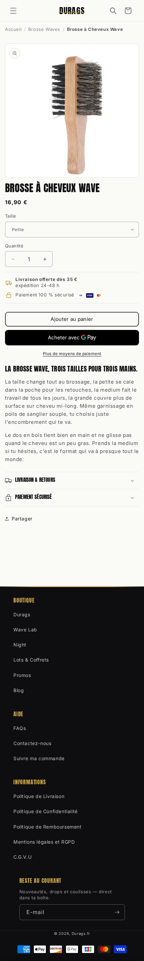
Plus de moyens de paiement (72, 353)
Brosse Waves (44, 29)
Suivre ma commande (39, 758)
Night (19, 644)
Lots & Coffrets (31, 660)
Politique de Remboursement (47, 827)
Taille (10, 216)
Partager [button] (22, 518)
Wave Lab (25, 629)
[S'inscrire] (117, 912)
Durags (21, 614)
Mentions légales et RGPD (44, 842)
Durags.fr (81, 933)
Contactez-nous (32, 743)
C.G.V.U (22, 857)
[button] (13, 10)
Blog (18, 690)
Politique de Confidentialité (45, 811)
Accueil (13, 29)
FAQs (19, 728)
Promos (22, 675)
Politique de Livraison (38, 796)
